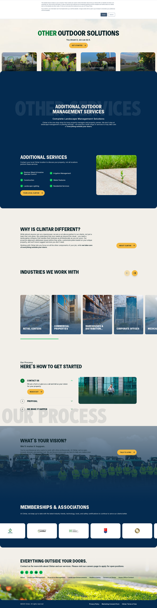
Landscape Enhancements (77, 577)
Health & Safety (95, 577)
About (22, 577)
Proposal (32, 401)
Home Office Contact (126, 577)
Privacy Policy (94, 604)
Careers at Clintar (109, 577)
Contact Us (33, 381)
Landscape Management (36, 577)
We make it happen (37, 409)
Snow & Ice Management (56, 577)
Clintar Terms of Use (129, 604)
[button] (135, 273)
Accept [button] (103, 14)
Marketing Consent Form (110, 604)
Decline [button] (111, 14)
